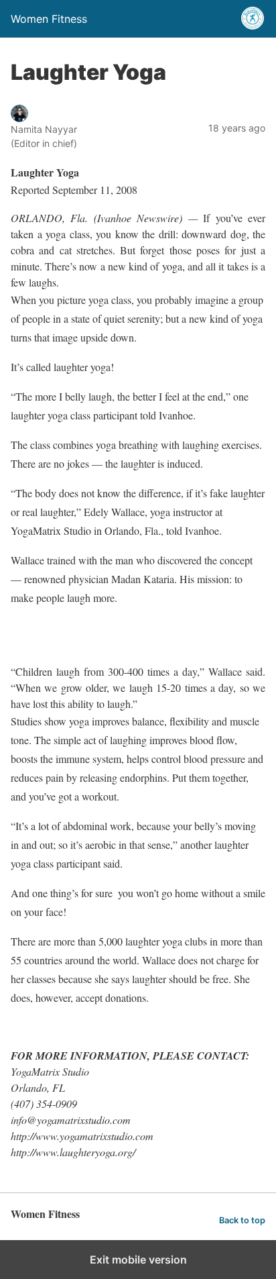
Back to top (242, 1220)
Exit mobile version (138, 1259)
